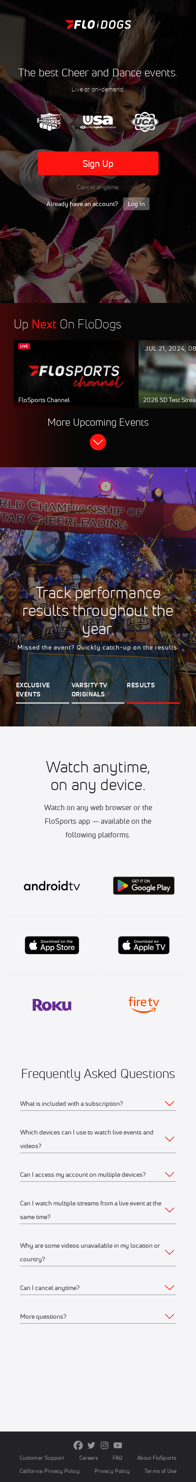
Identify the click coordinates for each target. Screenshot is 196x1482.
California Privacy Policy (50, 1470)
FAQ (117, 1457)
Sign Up (98, 163)
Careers (88, 1457)
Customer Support (42, 1457)
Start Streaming (74, 383)
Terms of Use (160, 1470)
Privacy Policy (112, 1470)
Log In (136, 204)
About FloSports (156, 1457)
